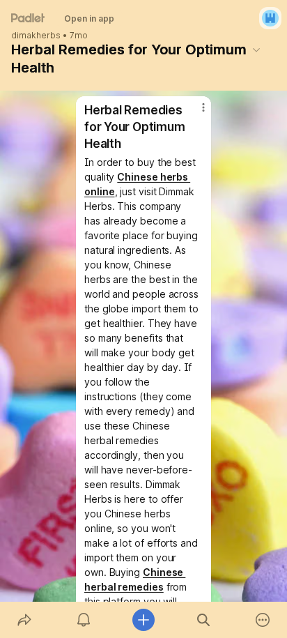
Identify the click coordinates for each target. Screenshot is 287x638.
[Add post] (143, 620)
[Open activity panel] (84, 620)
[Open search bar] (203, 620)
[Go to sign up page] (270, 18)
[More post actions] (194, 113)
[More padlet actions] (262, 620)
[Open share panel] (24, 620)
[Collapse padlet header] (256, 49)
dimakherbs (36, 35)
